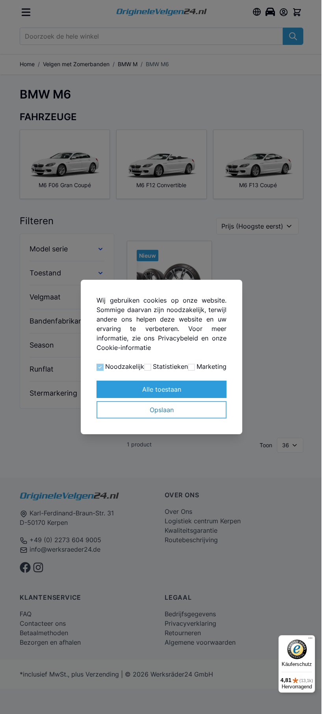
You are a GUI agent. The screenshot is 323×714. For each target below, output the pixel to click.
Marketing (199, 371)
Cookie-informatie (122, 343)
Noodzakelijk (114, 371)
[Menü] (304, 640)
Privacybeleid (175, 333)
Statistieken (159, 371)
